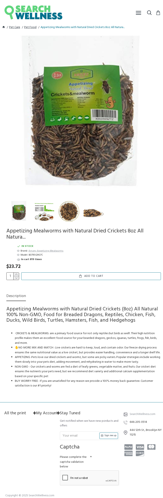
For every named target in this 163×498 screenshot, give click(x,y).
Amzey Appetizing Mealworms (45, 251)
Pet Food (30, 27)
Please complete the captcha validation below (73, 462)
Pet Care (14, 27)
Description (16, 296)
